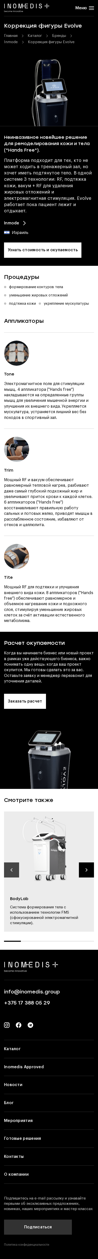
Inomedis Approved (24, 1067)
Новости (13, 1085)
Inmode (11, 223)
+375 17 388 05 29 (27, 1003)
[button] (11, 869)
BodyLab (19, 898)
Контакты (14, 1157)
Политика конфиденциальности (26, 1244)
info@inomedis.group (32, 992)
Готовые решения (22, 1139)
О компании (16, 1174)
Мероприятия (18, 1121)
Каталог (12, 1049)
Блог (9, 1103)
